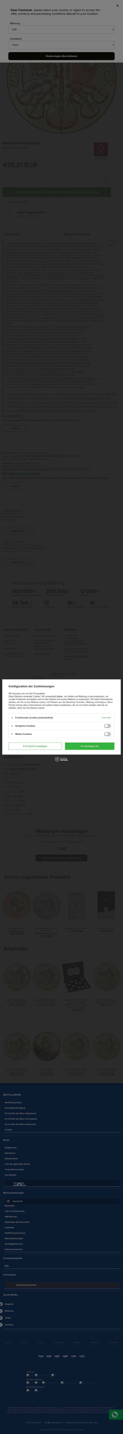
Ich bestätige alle (90, 746)
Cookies (59, 696)
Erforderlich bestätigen (35, 746)
